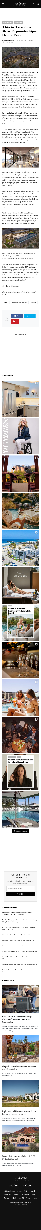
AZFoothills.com (9, 907)
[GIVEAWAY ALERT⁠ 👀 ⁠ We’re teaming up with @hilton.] (20, 399)
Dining (26, 1191)
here (16, 286)
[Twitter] (20, 1185)
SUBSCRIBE (20, 894)
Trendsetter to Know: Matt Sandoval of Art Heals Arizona (18, 940)
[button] (3, 3)
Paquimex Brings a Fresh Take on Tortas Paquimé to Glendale (19, 964)
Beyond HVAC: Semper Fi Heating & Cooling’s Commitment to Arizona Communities (17, 1019)
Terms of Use (28, 1202)
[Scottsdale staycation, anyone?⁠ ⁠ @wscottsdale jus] (20, 697)
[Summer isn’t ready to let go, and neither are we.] (20, 548)
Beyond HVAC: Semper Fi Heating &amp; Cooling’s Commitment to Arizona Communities (17, 913)
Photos (28, 1198)
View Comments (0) (20, 335)
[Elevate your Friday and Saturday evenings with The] (20, 660)
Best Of (21, 1198)
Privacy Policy (19, 1202)
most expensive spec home (19, 303)
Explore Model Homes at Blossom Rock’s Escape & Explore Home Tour (19, 1112)
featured (6, 303)
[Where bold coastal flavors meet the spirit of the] (20, 735)
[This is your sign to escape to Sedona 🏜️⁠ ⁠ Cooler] (20, 473)
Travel (33, 1191)
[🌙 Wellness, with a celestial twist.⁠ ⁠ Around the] (20, 623)
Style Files (16, 1195)
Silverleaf (33, 303)
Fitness (6, 1198)
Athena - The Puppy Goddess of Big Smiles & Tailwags (17, 935)
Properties (18, 22)
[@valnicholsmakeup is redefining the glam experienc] (20, 772)
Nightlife (14, 1198)
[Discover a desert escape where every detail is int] (20, 585)
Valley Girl (6, 1195)
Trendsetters (25, 1195)
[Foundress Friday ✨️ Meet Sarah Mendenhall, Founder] (20, 436)
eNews (19, 1191)
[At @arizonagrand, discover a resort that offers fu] (20, 511)
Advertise (12, 1202)
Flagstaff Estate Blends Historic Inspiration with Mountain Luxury (20, 951)
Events (34, 1198)
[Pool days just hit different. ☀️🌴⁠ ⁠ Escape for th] (20, 809)
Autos (33, 1195)
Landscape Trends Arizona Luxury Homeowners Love (17, 946)
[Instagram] (11, 1185)
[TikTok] (25, 1185)
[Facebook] (15, 1185)
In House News (7, 22)
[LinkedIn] (30, 1185)
